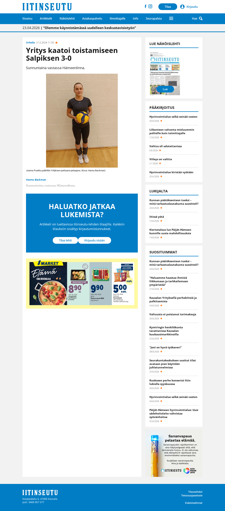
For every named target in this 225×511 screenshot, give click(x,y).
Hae (194, 18)
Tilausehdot (195, 491)
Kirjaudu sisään (94, 240)
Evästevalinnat (193, 502)
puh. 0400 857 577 (33, 502)
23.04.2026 (79, 27)
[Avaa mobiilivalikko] (171, 18)
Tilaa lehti (65, 240)
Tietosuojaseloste (191, 495)
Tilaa (168, 7)
